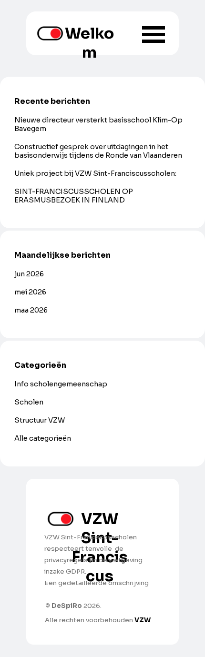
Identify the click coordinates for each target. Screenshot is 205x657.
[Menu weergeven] (153, 34)
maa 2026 (31, 310)
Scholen (28, 402)
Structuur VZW (39, 420)
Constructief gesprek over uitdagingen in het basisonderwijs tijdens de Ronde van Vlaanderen (98, 151)
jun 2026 (29, 274)
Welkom (89, 43)
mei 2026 (30, 292)
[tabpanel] (99, 571)
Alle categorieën (42, 438)
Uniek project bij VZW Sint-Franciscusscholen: (95, 173)
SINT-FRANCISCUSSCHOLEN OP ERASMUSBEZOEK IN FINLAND (73, 195)
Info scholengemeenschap (60, 384)
